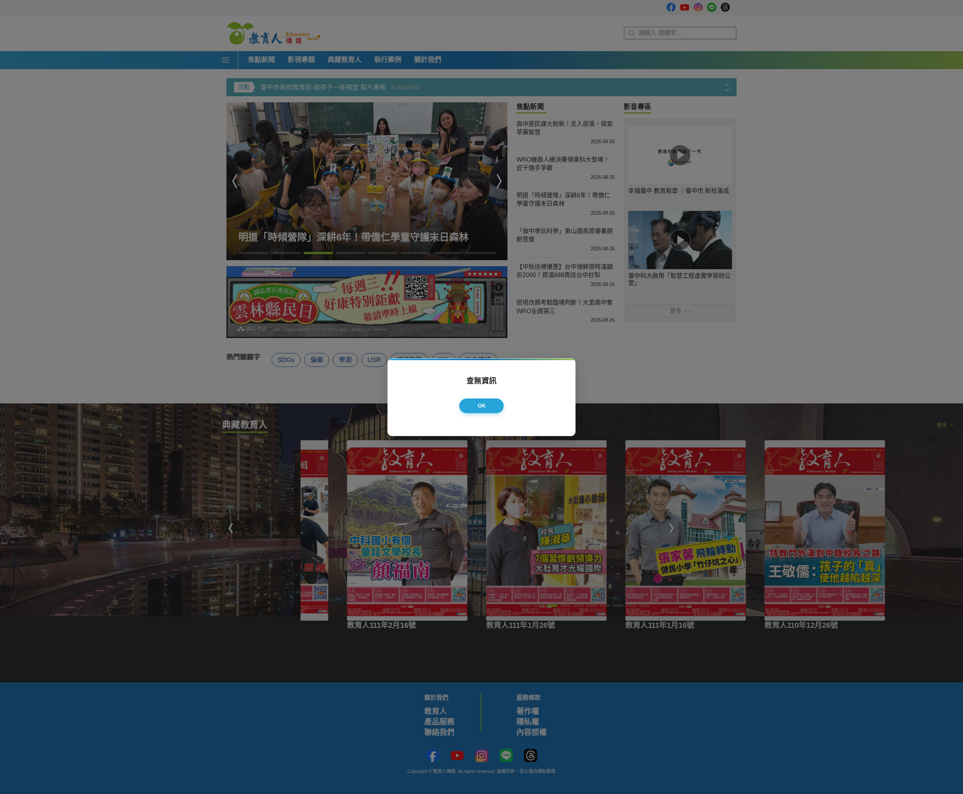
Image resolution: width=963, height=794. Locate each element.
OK (482, 406)
